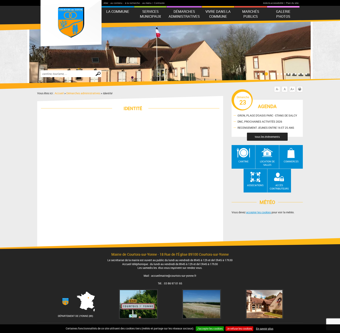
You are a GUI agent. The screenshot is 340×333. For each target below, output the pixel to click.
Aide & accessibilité (273, 3)
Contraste (159, 3)
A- (277, 89)
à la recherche (132, 3)
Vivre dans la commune (218, 14)
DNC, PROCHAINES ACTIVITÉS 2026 (259, 121)
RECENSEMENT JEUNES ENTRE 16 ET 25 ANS (265, 127)
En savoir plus (264, 328)
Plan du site (292, 3)
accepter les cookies (258, 212)
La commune (117, 11)
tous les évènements (267, 137)
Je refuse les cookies (239, 328)
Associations (255, 185)
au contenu (116, 3)
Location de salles (267, 163)
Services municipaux (150, 14)
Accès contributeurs (279, 187)
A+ (292, 89)
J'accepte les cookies (210, 328)
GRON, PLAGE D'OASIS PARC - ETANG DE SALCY (267, 115)
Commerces (291, 161)
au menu (147, 3)
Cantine (243, 161)
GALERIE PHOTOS (283, 14)
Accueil (59, 93)
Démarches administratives (184, 14)
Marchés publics (250, 14)
